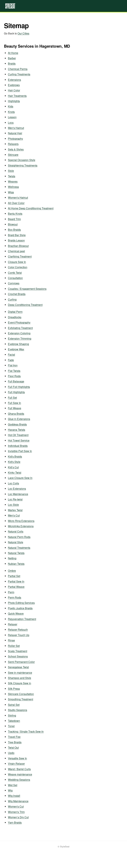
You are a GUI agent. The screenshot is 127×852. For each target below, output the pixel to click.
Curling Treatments (19, 74)
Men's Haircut (16, 128)
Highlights (14, 101)
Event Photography (19, 322)
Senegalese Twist (18, 667)
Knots (11, 112)
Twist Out (13, 747)
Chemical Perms (17, 69)
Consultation (15, 278)
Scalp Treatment (17, 651)
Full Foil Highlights (19, 387)
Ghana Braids (16, 413)
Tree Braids (14, 742)
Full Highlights (16, 392)
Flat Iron (13, 365)
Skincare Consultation (21, 694)
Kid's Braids (15, 456)
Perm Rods (14, 597)
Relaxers (13, 144)
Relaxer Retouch (18, 629)
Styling (12, 715)
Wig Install (14, 796)
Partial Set (14, 576)
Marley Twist (15, 510)
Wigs (11, 192)
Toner (11, 726)
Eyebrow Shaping (18, 344)
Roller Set (14, 646)
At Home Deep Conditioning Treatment (30, 208)
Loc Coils (13, 483)
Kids (10, 106)
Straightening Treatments (22, 165)
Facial (11, 354)
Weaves (13, 181)
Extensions (14, 80)
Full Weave (14, 408)
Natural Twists (16, 553)
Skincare (13, 155)
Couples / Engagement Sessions (27, 289)
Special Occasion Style (21, 160)
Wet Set (12, 785)
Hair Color (14, 90)
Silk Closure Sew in (19, 683)
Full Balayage (16, 381)
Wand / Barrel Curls (19, 769)
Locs (11, 122)
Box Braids (14, 229)
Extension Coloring (19, 333)
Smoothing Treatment (20, 699)
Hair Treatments (17, 96)
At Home (13, 53)
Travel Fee (14, 737)
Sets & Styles (16, 149)
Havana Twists (16, 430)
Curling (12, 299)
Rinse (11, 640)
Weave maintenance (20, 774)
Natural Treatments (19, 548)
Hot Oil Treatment (18, 435)
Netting (12, 558)
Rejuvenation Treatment (22, 619)
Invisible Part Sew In (20, 451)
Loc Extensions (17, 488)
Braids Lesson (16, 240)
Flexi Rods (14, 376)
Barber (12, 58)
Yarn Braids (15, 822)
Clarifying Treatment (20, 256)
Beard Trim (14, 219)
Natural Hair (15, 133)
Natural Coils (15, 531)
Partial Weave (16, 587)
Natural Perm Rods (19, 537)
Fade (11, 360)
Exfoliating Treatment (20, 328)
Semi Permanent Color (21, 662)
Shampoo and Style (19, 678)
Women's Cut (16, 806)
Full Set (12, 397)
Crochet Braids (16, 294)
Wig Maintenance (18, 801)
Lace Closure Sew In (20, 478)
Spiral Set (14, 705)
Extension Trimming (19, 338)
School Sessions (18, 656)
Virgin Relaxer (16, 763)
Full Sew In (14, 403)
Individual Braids (18, 446)
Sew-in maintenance (20, 672)
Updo (11, 753)
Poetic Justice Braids (20, 608)
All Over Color (16, 203)
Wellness (13, 187)
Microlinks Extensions (21, 526)
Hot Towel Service (18, 440)
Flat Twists (14, 371)
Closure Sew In (17, 262)
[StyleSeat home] (63, 6)
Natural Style (15, 542)
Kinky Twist (14, 472)
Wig (10, 790)
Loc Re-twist (15, 499)
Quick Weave (16, 613)
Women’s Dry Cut (18, 817)
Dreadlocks (14, 317)
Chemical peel (16, 251)
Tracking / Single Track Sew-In (26, 731)
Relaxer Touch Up (18, 635)
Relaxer (12, 624)
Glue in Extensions (19, 419)
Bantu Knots (15, 213)
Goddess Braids (17, 424)
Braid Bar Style (17, 235)
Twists (11, 176)
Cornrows (13, 283)
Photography (15, 138)
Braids (12, 63)
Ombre (12, 571)
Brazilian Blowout (18, 246)
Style (11, 171)
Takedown (14, 721)
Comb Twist (15, 273)
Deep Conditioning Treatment (25, 305)
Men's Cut (14, 515)
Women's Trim (16, 812)
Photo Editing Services (21, 603)
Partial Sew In (16, 581)
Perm (11, 592)
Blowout (13, 224)
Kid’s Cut (13, 467)
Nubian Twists (16, 564)
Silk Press (14, 689)
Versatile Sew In (17, 758)
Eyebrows (14, 85)
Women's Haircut (18, 197)
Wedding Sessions (19, 780)
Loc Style (13, 505)
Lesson (12, 117)
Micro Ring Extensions (21, 521)
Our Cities (23, 33)
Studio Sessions (17, 710)
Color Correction (17, 267)
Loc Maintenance (18, 494)
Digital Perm (15, 312)
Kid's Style (14, 462)
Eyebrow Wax (16, 349)
